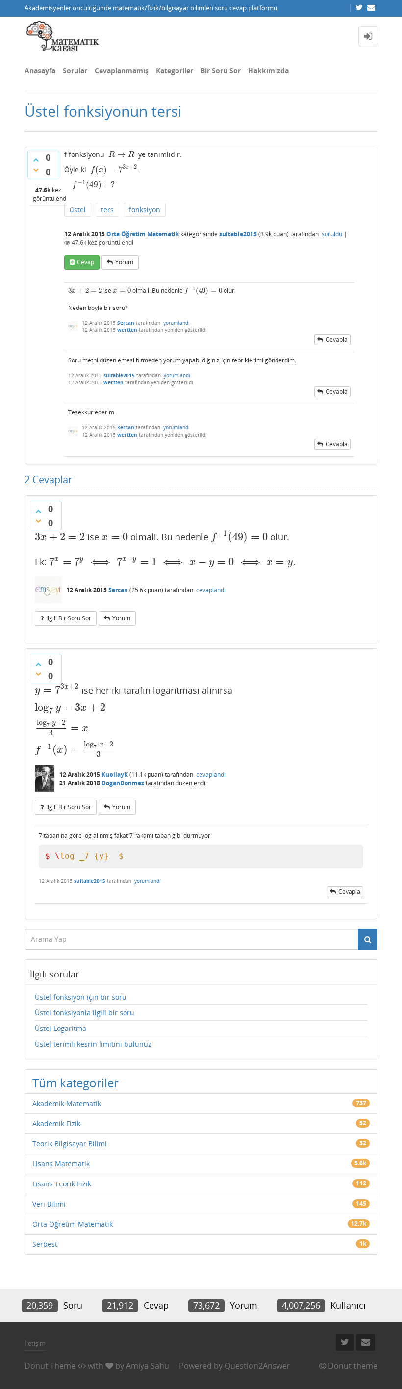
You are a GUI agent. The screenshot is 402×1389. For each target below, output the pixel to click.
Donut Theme (50, 1366)
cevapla (337, 339)
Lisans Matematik (61, 1163)
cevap (85, 262)
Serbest (44, 1244)
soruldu (332, 234)
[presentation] (121, 154)
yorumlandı (176, 322)
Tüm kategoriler (75, 1083)
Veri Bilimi (49, 1204)
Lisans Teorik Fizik (61, 1183)
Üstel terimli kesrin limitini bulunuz (93, 1044)
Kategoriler (174, 70)
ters (107, 209)
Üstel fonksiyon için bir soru (80, 997)
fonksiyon (144, 209)
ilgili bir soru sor (68, 618)
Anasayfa (40, 70)
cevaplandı (211, 590)
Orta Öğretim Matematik (142, 234)
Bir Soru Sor (221, 70)
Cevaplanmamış (122, 70)
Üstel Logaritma (60, 1028)
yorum (124, 262)
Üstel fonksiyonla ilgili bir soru (84, 1012)
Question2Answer (257, 1366)
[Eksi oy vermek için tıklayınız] (35, 170)
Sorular (75, 70)
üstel (78, 209)
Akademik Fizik (56, 1123)
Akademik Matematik (66, 1103)
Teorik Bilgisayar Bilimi (69, 1143)
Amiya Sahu (147, 1366)
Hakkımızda (268, 70)
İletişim (35, 1343)
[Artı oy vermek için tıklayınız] (35, 160)
